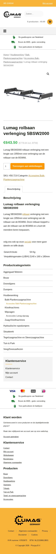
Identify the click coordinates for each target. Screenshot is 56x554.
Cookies (34, 535)
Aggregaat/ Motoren (12, 272)
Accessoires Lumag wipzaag (17, 316)
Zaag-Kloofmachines (15, 320)
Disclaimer (22, 535)
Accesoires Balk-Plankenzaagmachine (21, 304)
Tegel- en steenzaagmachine (14, 496)
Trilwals (6, 488)
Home (6, 55)
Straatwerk (8, 331)
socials (27, 242)
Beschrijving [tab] (13, 189)
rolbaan (26, 214)
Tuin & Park (9, 343)
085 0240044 (8, 3)
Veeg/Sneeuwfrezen (13, 349)
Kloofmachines (12, 307)
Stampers (7, 485)
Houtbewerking (17, 55)
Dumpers (7, 289)
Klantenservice (12, 368)
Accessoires (8, 499)
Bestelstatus (8, 459)
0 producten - (36, 22)
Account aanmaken (11, 437)
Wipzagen (10, 312)
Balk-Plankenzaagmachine (18, 300)
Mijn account (48, 3)
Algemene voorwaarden (12, 462)
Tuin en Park (8, 492)
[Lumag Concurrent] (12, 14)
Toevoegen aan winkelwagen (27, 166)
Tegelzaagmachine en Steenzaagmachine (23, 337)
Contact (9, 377)
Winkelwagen (8, 455)
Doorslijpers (9, 284)
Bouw (6, 278)
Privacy (45, 531)
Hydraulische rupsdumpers (16, 326)
